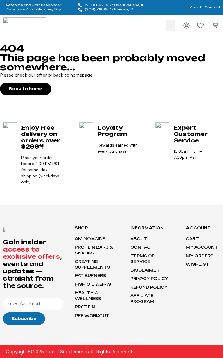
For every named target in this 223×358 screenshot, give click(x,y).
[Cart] (215, 25)
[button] (170, 25)
